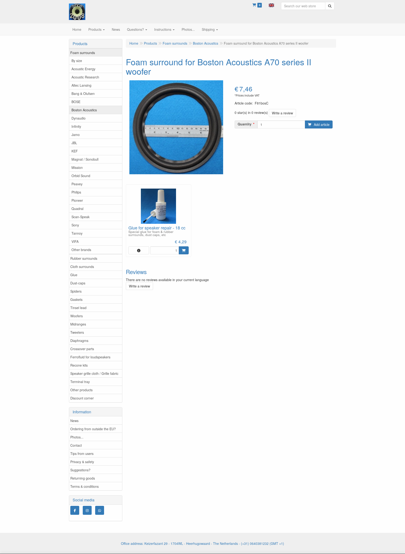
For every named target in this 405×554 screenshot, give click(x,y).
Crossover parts (82, 348)
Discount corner (82, 398)
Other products (81, 389)
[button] (271, 4)
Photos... (76, 437)
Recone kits (79, 365)
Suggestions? (80, 470)
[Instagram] (87, 510)
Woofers (76, 316)
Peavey (76, 184)
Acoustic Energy (83, 68)
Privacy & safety (82, 461)
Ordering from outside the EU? (93, 428)
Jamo (75, 134)
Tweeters (77, 332)
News (74, 420)
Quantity (244, 124)
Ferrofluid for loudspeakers (90, 357)
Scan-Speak (80, 216)
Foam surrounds (82, 52)
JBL (74, 142)
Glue (73, 274)
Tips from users (82, 453)
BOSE (75, 101)
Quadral (77, 208)
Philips (76, 192)
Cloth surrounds (82, 266)
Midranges (78, 324)
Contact (76, 445)
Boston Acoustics (84, 110)
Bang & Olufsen (83, 93)
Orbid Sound (80, 175)
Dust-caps (77, 283)
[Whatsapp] (99, 510)
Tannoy (76, 233)
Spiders (76, 291)
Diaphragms (79, 340)
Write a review (282, 113)
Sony (75, 225)
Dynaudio (78, 118)
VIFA (75, 241)
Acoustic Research (85, 77)
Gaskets (76, 299)
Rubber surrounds (83, 258)
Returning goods (82, 478)
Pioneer (77, 200)
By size (76, 60)
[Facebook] (74, 510)
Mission (77, 167)
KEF (74, 151)
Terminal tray (80, 381)
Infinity (76, 126)
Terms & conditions (84, 486)
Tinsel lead (78, 307)
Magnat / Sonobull (84, 159)
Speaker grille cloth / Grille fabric (94, 373)
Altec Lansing (81, 85)
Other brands (81, 249)
